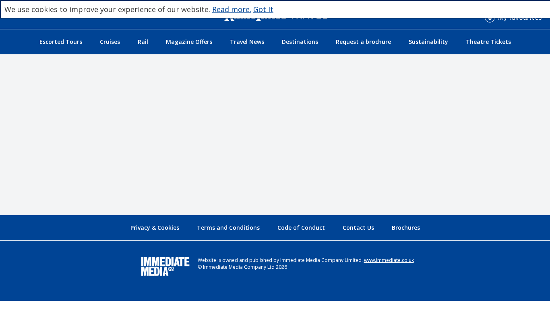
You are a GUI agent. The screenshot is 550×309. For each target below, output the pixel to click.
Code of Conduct (301, 227)
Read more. (231, 9)
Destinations (300, 41)
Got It (263, 9)
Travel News (247, 41)
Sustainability (428, 41)
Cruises (110, 41)
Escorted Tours (60, 41)
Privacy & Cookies (154, 227)
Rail (143, 41)
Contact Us (358, 227)
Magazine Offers (189, 41)
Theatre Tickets (488, 41)
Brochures (406, 227)
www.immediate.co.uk (389, 260)
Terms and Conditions (228, 227)
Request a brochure (363, 41)
